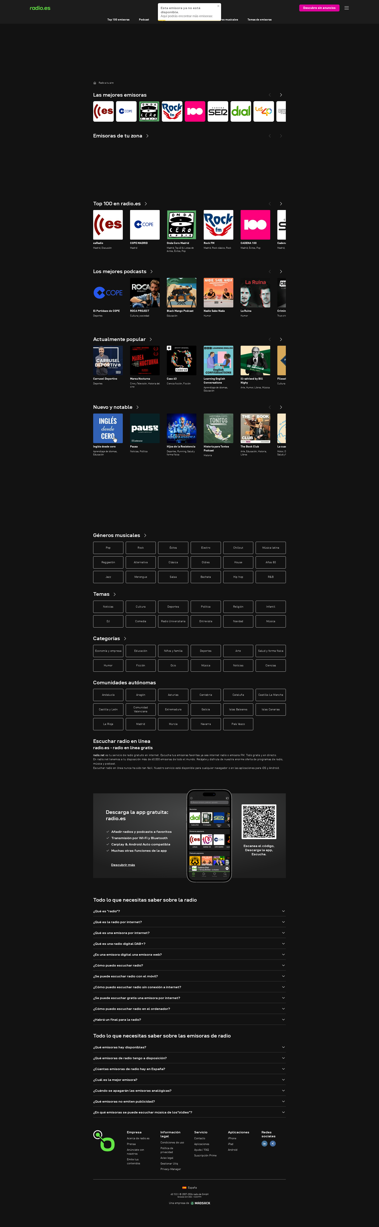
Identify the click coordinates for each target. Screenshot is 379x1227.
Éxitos (173, 547)
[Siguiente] (281, 202)
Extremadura (173, 709)
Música (270, 621)
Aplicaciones (201, 1144)
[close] (218, 5)
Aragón (140, 695)
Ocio (173, 665)
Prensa (131, 1144)
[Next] (281, 93)
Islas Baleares (238, 709)
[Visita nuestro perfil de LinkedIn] (264, 1144)
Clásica (173, 562)
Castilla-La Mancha (270, 695)
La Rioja (108, 724)
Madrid (140, 724)
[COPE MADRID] (126, 111)
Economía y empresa (108, 651)
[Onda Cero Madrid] (149, 111)
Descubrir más (123, 865)
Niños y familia (173, 651)
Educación (140, 651)
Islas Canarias (271, 709)
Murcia (173, 724)
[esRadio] (103, 111)
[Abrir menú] (346, 8)
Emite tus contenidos (133, 1161)
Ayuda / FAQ (201, 1150)
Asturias (173, 695)
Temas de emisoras (260, 19)
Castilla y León (108, 709)
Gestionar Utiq (169, 1163)
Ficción (140, 665)
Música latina (270, 547)
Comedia (140, 621)
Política (205, 606)
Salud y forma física (270, 651)
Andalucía (108, 695)
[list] (189, 111)
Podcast (144, 19)
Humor (108, 665)
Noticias (108, 606)
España (192, 1187)
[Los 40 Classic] (263, 111)
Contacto (199, 1138)
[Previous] (269, 93)
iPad (230, 1144)
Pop (108, 547)
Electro (205, 547)
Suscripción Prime (205, 1155)
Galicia (206, 709)
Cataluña (238, 695)
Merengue (140, 577)
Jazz (108, 577)
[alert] (189, 12)
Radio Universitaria (173, 621)
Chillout (238, 547)
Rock (141, 547)
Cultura (140, 606)
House (238, 562)
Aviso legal (166, 1158)
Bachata (206, 577)
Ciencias (270, 665)
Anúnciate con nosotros (135, 1152)
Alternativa (141, 562)
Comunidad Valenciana (140, 709)
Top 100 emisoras (118, 19)
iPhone (232, 1138)
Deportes (173, 606)
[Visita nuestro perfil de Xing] (272, 1144)
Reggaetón (108, 562)
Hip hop (238, 577)
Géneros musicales (226, 19)
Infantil (270, 606)
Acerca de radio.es (138, 1138)
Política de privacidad (166, 1150)
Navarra (206, 724)
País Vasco (238, 724)
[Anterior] (269, 202)
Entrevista (205, 621)
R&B (271, 577)
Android (232, 1150)
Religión (238, 606)
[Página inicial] (94, 82)
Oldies (206, 562)
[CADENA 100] (195, 111)
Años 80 (271, 562)
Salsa (173, 577)
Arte (238, 651)
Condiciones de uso (172, 1142)
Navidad (238, 621)
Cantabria (206, 695)
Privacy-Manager (170, 1169)
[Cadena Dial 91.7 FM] (241, 111)
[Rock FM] (172, 111)
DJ (108, 621)
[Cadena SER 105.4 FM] (218, 111)
